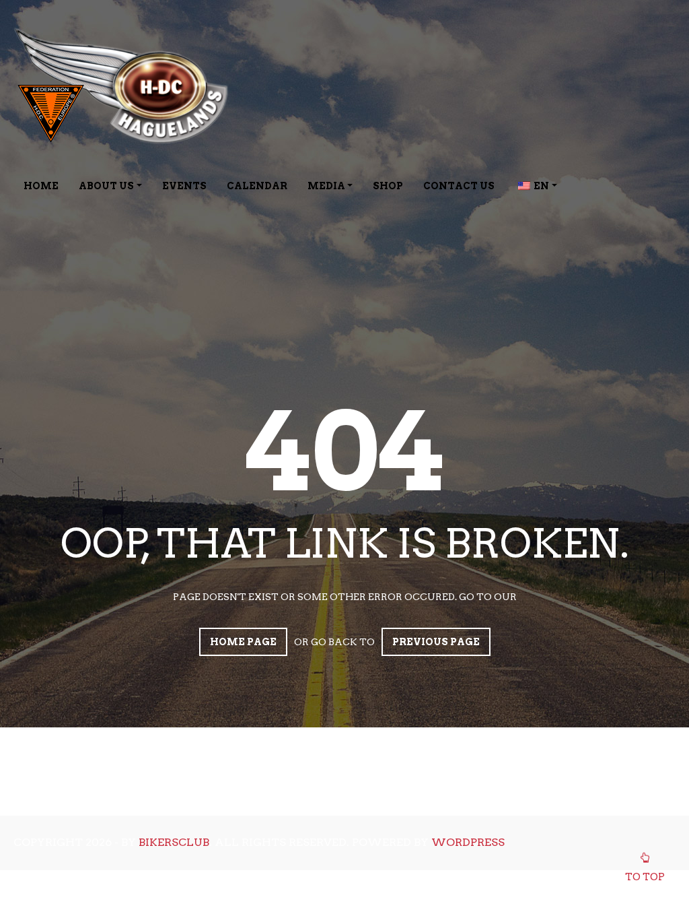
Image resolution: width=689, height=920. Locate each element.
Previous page (436, 641)
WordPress (468, 842)
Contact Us (459, 185)
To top (645, 877)
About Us (106, 185)
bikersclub (174, 842)
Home (41, 185)
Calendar (257, 185)
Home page (243, 641)
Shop (388, 185)
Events (184, 185)
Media (326, 185)
